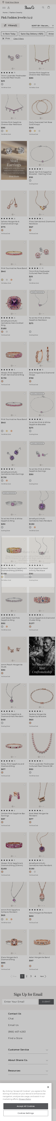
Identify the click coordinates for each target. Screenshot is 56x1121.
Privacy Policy (25, 1099)
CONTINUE (28, 577)
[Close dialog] (52, 534)
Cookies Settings (26, 1113)
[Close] (48, 1087)
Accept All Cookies (26, 1106)
